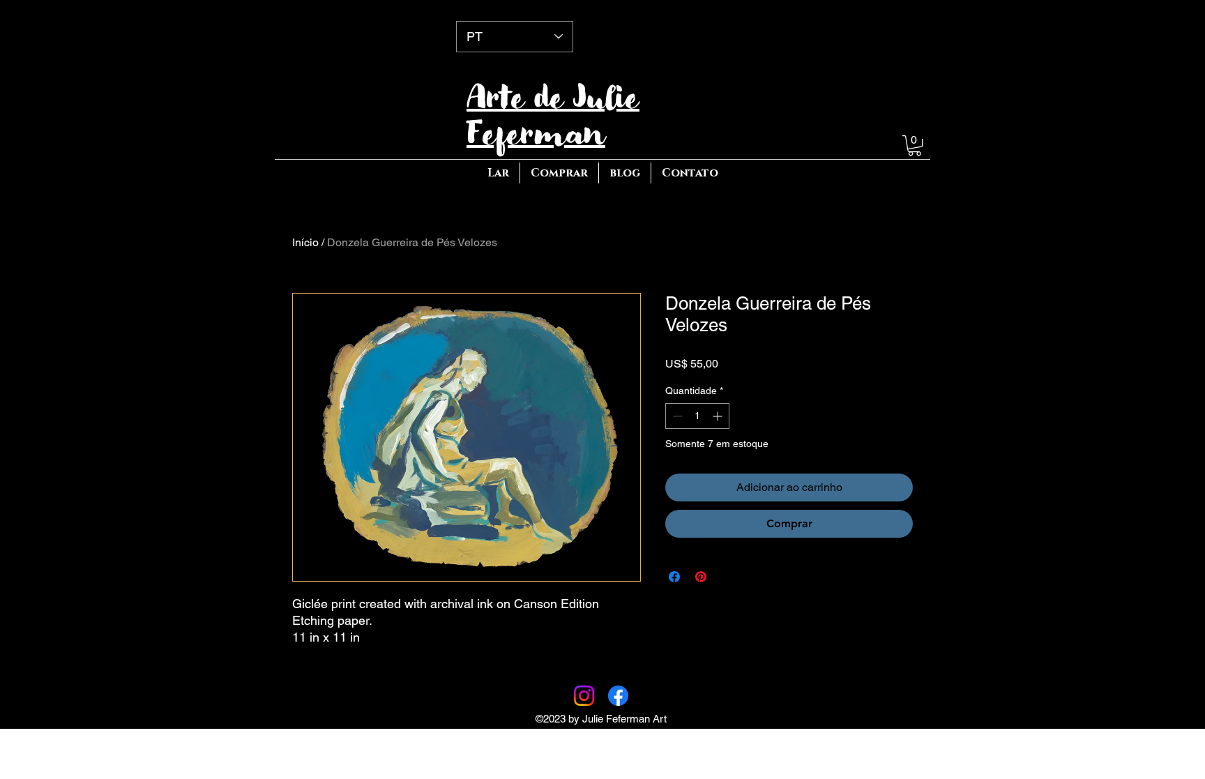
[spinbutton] (697, 416)
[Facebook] (618, 695)
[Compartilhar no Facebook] (674, 576)
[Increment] (718, 416)
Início (305, 242)
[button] (914, 145)
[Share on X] (727, 576)
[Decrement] (676, 416)
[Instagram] (584, 695)
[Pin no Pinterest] (700, 576)
